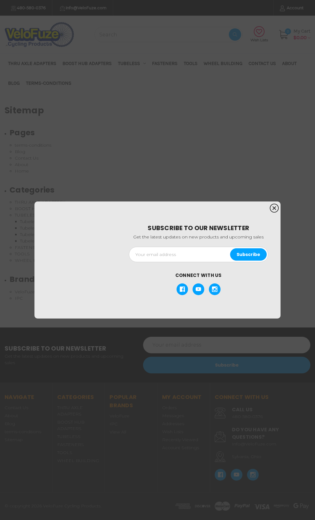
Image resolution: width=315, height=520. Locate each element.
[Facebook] (182, 289)
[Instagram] (215, 289)
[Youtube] (198, 289)
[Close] (274, 208)
